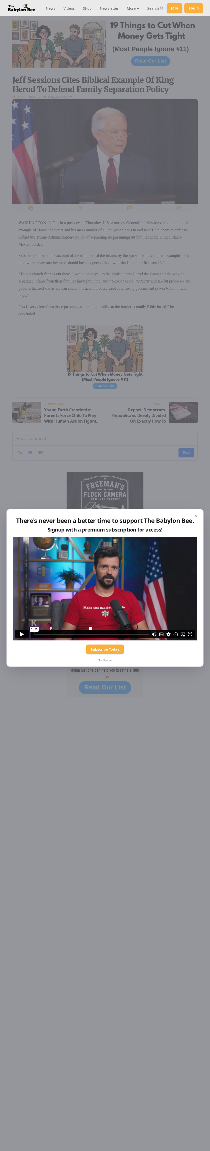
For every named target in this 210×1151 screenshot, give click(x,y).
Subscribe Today (105, 649)
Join (174, 8)
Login (194, 8)
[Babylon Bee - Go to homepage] (21, 8)
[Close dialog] (196, 516)
